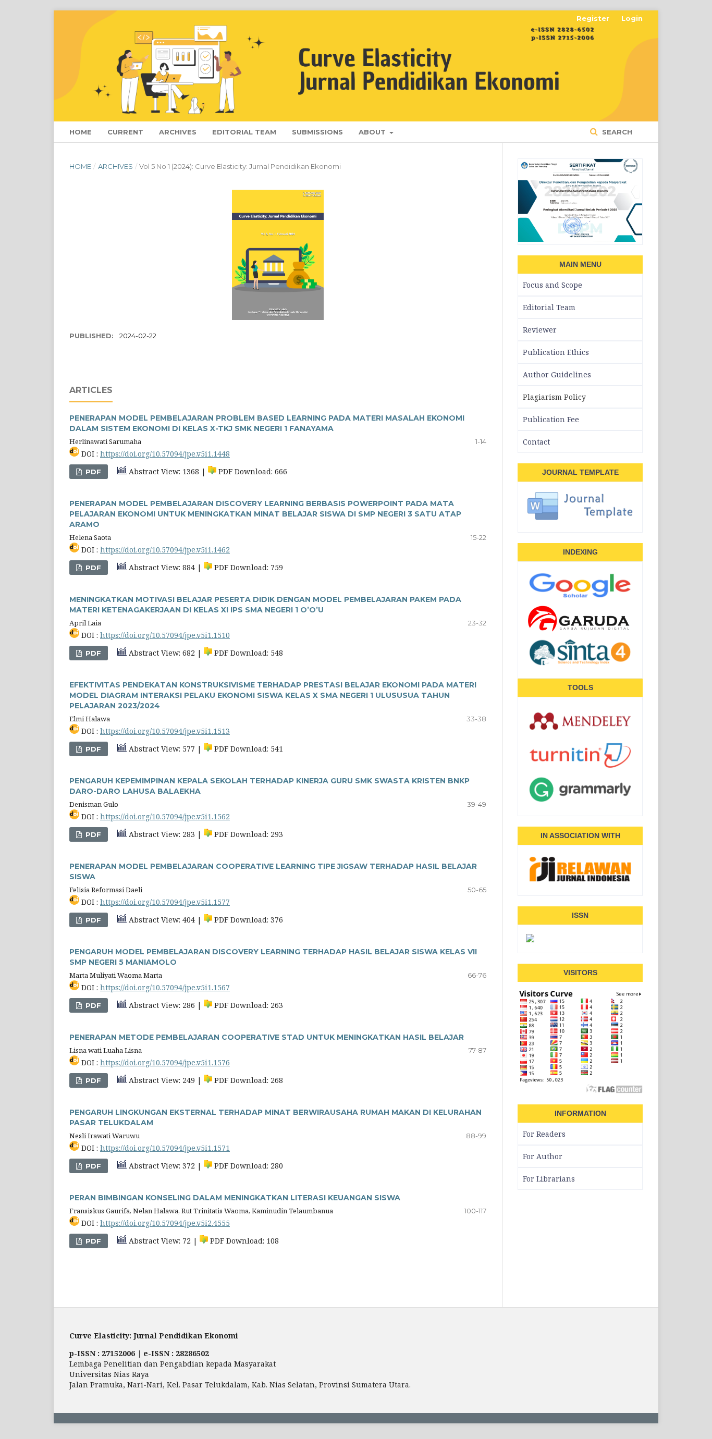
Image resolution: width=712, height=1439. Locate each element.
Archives (178, 132)
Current (125, 132)
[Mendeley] (580, 733)
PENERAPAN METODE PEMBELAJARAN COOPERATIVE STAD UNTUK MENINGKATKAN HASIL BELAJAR (266, 1037)
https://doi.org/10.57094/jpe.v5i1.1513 (165, 731)
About (373, 132)
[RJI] (580, 881)
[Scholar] (580, 597)
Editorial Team (244, 132)
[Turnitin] (580, 767)
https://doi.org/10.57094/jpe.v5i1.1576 (165, 1062)
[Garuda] (580, 630)
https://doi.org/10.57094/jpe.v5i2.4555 (165, 1223)
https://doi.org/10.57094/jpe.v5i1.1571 (165, 1148)
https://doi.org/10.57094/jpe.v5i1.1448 (165, 454)
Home (80, 132)
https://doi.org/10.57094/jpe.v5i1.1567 (165, 987)
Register (592, 18)
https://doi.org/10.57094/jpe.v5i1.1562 (165, 816)
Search (616, 132)
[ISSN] (530, 938)
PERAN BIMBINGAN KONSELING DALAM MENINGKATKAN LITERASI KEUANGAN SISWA (234, 1197)
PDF (92, 472)
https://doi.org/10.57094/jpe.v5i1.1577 (165, 902)
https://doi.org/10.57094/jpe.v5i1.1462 (165, 550)
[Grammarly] (580, 801)
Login (632, 18)
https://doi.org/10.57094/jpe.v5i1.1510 (165, 635)
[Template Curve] (580, 518)
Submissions (317, 132)
